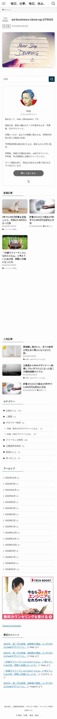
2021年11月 (12, 490)
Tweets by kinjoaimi (11, 626)
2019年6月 (11, 502)
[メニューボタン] (3, 3)
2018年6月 (11, 563)
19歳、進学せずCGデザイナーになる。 (24, 429)
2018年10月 (12, 545)
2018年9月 (11, 551)
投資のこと (13, 452)
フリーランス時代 (16, 440)
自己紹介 (7, 706)
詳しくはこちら (28, 173)
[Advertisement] (28, 303)
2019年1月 (11, 526)
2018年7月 (11, 557)
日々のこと (13, 458)
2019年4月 (11, 508)
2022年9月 (11, 484)
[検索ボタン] (53, 3)
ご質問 (11, 417)
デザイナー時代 (15, 423)
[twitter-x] (28, 181)
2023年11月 (12, 478)
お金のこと (13, 410)
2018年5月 (12, 569)
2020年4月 (11, 496)
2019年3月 (11, 514)
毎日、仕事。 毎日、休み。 (28, 3)
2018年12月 (12, 533)
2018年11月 (12, 539)
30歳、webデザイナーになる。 (21, 434)
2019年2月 (11, 520)
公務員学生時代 (15, 446)
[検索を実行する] (52, 79)
